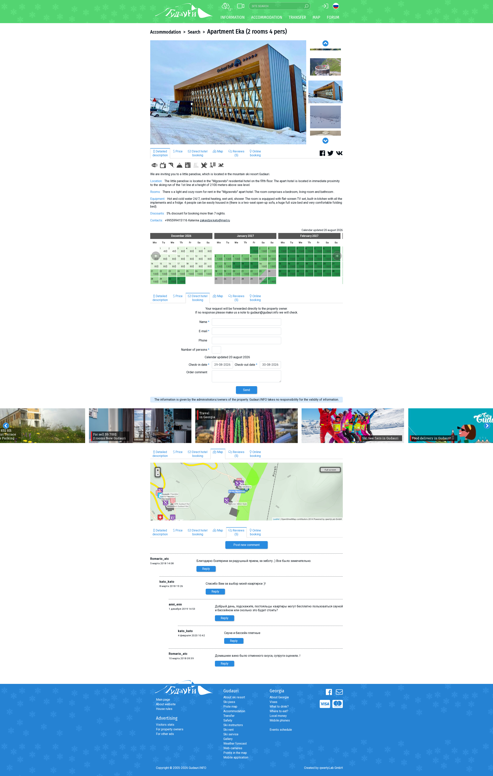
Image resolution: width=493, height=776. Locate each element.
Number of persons (195, 349)
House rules (164, 709)
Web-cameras (232, 748)
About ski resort (234, 697)
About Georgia (279, 697)
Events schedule (281, 729)
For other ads (165, 734)
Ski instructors (233, 725)
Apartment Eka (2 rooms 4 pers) (247, 31)
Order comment (197, 372)
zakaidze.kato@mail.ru (215, 220)
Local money (278, 716)
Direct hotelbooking (199, 153)
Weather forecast (235, 743)
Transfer (229, 716)
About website (166, 704)
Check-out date (246, 365)
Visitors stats (165, 724)
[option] (228, 92)
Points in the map (235, 753)
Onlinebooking (255, 153)
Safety (227, 720)
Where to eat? (279, 711)
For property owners (169, 729)
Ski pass (229, 702)
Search (194, 32)
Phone (204, 340)
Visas (273, 702)
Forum (333, 17)
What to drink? (279, 706)
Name (204, 322)
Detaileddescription (160, 153)
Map (316, 17)
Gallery (228, 739)
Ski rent (228, 729)
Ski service (230, 734)
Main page (163, 699)
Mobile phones (280, 720)
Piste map (230, 706)
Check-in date (199, 365)
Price (179, 151)
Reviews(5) (238, 153)
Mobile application (235, 757)
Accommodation (165, 32)
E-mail (204, 331)
